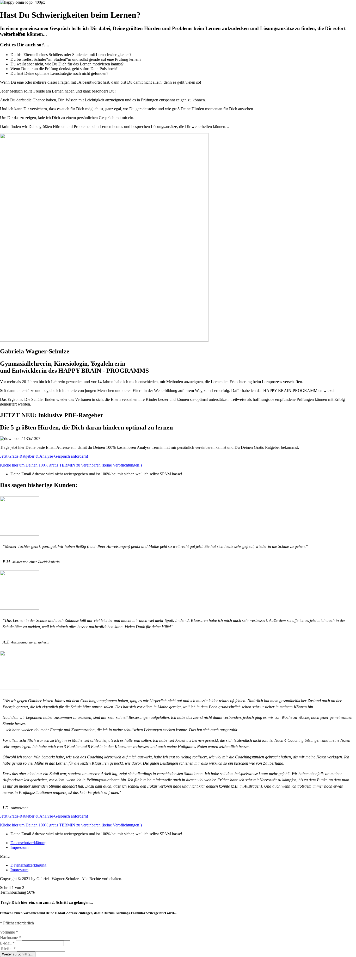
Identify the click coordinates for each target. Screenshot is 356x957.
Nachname (10, 937)
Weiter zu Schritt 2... (17, 954)
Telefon (8, 948)
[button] (44, 456)
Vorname (9, 932)
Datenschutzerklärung (28, 843)
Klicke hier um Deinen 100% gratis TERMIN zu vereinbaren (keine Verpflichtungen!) (71, 465)
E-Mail (7, 943)
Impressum (19, 847)
